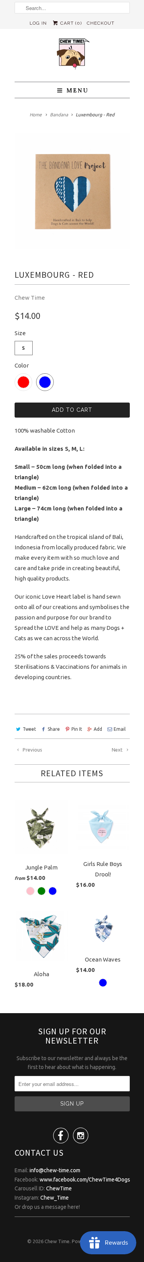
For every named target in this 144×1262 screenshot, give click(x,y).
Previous (32, 749)
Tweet (29, 729)
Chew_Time (54, 1198)
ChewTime (59, 1188)
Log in (38, 23)
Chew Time (30, 297)
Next (118, 749)
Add (98, 729)
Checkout (100, 23)
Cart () (70, 23)
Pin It (76, 729)
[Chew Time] (72, 55)
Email (120, 729)
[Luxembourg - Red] (72, 191)
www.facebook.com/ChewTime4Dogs (85, 1179)
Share (54, 729)
